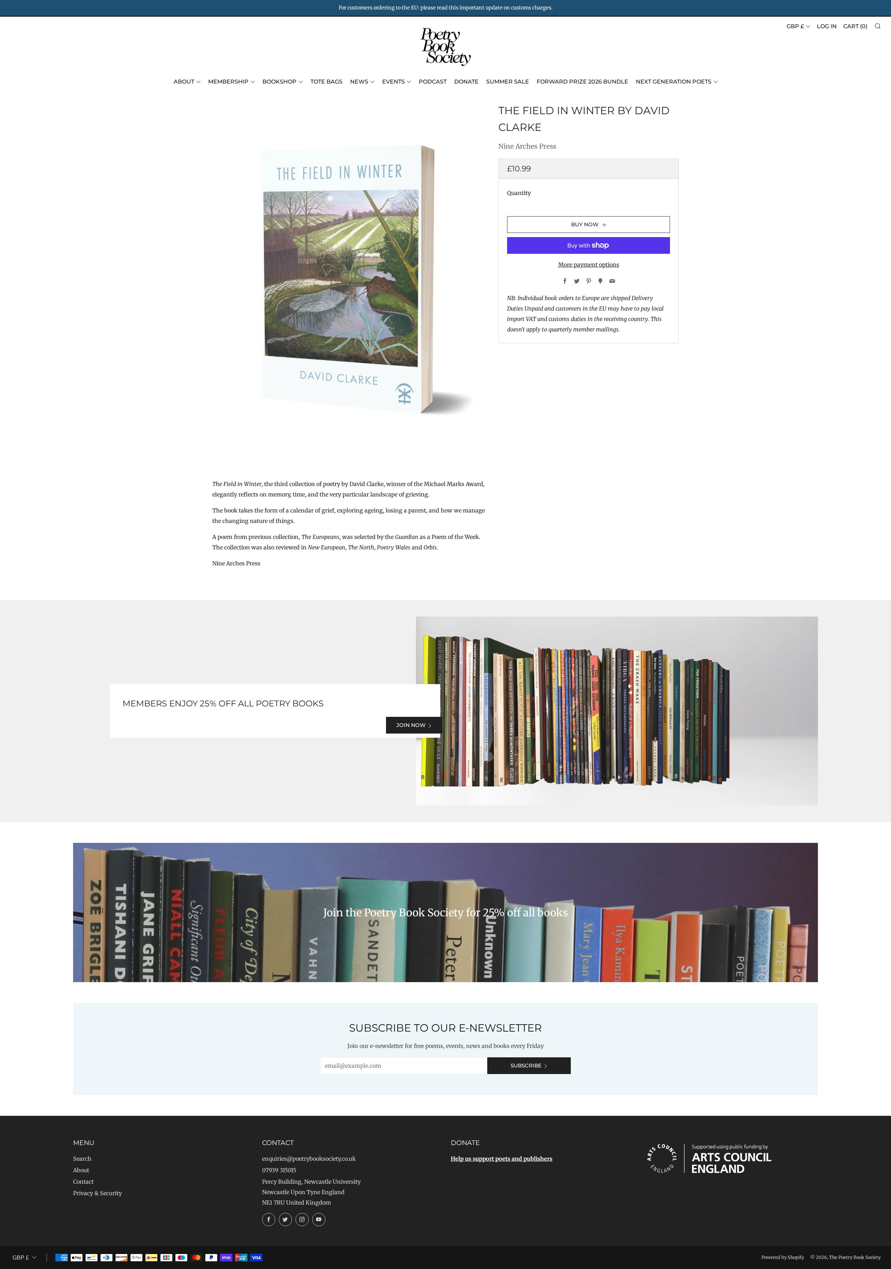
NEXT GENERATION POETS (673, 81)
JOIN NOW (411, 725)
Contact (83, 1181)
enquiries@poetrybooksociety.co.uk (309, 1158)
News (359, 81)
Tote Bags (326, 81)
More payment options (588, 264)
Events (393, 81)
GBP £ (795, 26)
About (184, 81)
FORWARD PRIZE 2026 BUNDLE (582, 81)
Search (82, 1158)
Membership (228, 81)
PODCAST (433, 81)
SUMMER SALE (507, 81)
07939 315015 (279, 1170)
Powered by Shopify (783, 1257)
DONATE (466, 81)
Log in (827, 26)
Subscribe (526, 1065)
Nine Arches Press (527, 146)
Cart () (855, 26)
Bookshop (279, 81)
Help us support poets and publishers (501, 1158)
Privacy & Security (97, 1193)
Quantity (519, 192)
